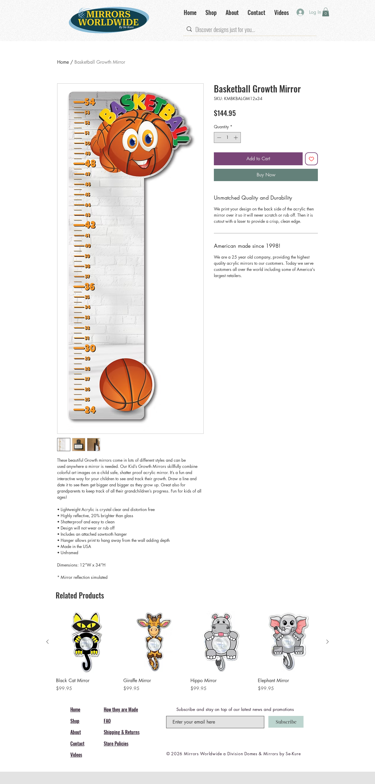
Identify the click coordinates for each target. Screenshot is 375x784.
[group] (187, 651)
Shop (74, 720)
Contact (77, 743)
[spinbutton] (227, 137)
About (75, 732)
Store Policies (116, 743)
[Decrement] (218, 137)
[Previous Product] (47, 641)
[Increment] (236, 137)
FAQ (107, 720)
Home (63, 62)
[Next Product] (327, 641)
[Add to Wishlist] (311, 158)
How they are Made (121, 709)
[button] (325, 12)
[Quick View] (86, 642)
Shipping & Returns (121, 732)
